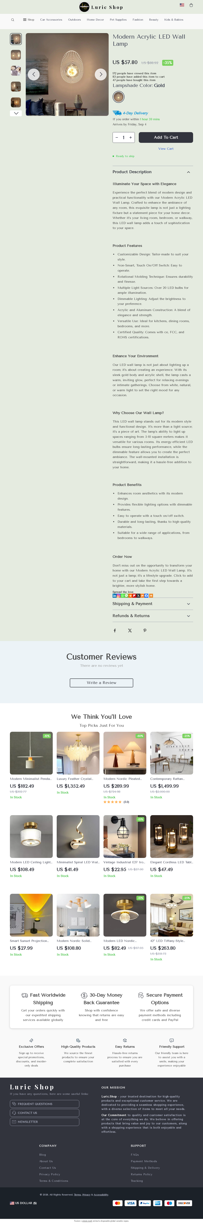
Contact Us (47, 1168)
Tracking (137, 1181)
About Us (46, 1161)
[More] (151, 596)
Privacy (86, 1194)
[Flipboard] (134, 596)
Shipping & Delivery (145, 1168)
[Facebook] (146, 596)
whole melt (87, 1221)
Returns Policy (141, 1174)
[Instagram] (119, 596)
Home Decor (95, 19)
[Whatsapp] (122, 596)
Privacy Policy (49, 1174)
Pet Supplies (118, 19)
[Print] (130, 596)
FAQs (135, 1154)
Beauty (153, 19)
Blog (42, 1154)
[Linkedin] (115, 596)
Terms (77, 1194)
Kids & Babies (173, 19)
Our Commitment (114, 1115)
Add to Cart (166, 137)
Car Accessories (51, 19)
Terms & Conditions (53, 1181)
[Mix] (142, 596)
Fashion (138, 19)
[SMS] (126, 596)
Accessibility (101, 1194)
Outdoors (74, 19)
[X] (138, 596)
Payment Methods (144, 1161)
